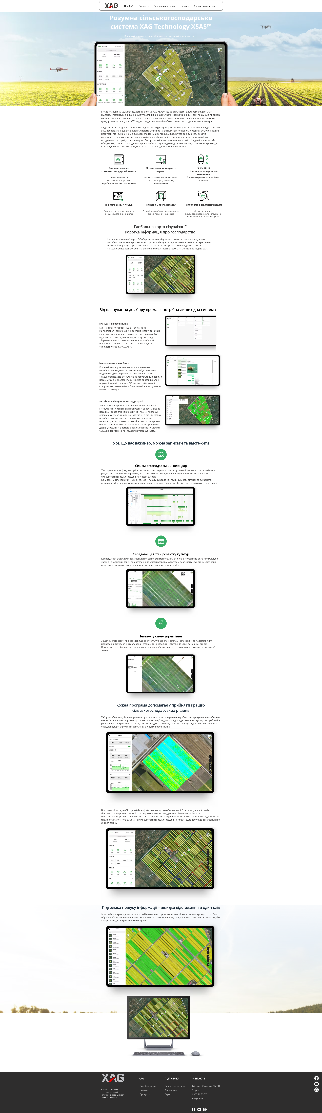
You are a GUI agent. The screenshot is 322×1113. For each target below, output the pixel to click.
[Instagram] (316, 1089)
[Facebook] (316, 1078)
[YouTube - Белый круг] (199, 1109)
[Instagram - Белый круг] (205, 1109)
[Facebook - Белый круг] (193, 1109)
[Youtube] (316, 1084)
